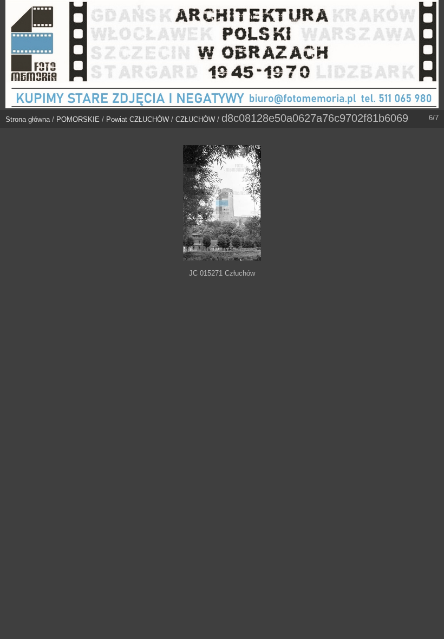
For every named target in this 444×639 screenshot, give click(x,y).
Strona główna (27, 119)
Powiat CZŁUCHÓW (137, 119)
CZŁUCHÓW (195, 119)
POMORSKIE (78, 119)
